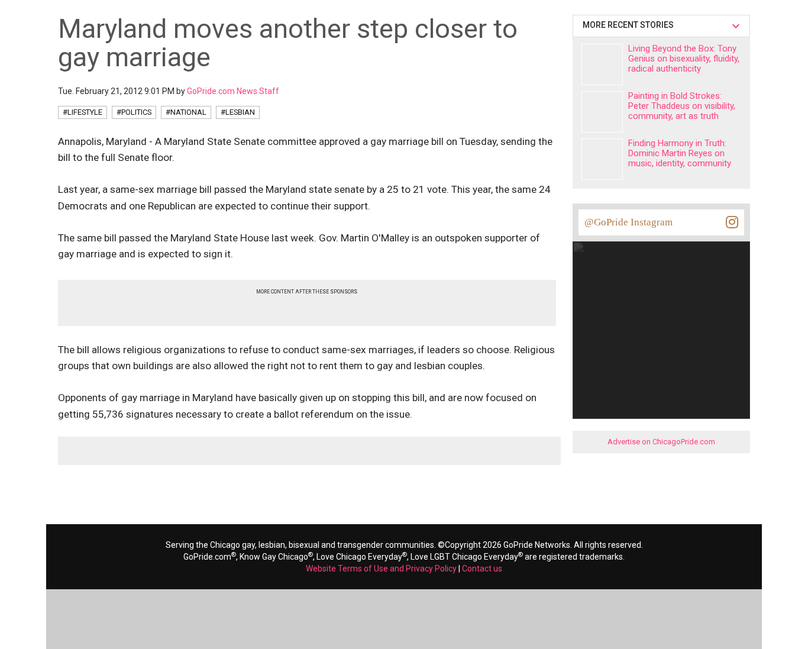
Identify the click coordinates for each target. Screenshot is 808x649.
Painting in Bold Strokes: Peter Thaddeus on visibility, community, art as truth (681, 106)
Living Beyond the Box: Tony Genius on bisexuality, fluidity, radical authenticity (683, 58)
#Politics (134, 112)
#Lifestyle (82, 112)
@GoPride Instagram (628, 222)
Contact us (482, 568)
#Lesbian (238, 112)
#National (186, 112)
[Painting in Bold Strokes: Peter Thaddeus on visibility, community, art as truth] (602, 112)
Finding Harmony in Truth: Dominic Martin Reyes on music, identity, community (679, 153)
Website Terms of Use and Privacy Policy (381, 568)
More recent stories (630, 25)
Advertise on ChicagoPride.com (661, 441)
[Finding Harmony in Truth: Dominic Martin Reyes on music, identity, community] (602, 159)
